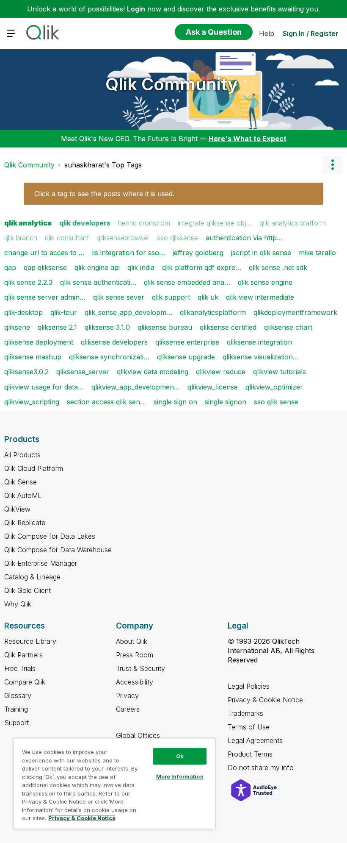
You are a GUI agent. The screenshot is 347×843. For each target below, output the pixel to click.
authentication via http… (244, 238)
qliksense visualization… (261, 357)
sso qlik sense (276, 402)
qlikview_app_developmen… (135, 387)
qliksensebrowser (122, 238)
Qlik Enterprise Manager (40, 563)
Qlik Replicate (24, 522)
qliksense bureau (165, 327)
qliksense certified (228, 327)
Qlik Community (171, 84)
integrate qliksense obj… (215, 223)
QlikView (17, 509)
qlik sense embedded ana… (187, 282)
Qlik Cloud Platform (33, 468)
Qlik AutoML (22, 495)
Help (266, 33)
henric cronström (144, 223)
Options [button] (332, 164)
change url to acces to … (44, 252)
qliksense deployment (38, 342)
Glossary (17, 695)
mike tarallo (317, 252)
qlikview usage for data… (44, 387)
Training (16, 709)
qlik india (140, 267)
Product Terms (250, 754)
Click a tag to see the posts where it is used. (104, 193)
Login (136, 9)
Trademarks (245, 713)
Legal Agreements (255, 740)
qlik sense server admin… (44, 297)
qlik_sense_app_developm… (128, 312)
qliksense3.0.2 (26, 371)
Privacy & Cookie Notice (265, 700)
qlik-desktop (23, 312)
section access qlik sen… (106, 402)
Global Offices (138, 735)
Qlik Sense (20, 482)
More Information (180, 776)
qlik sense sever (118, 297)
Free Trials (20, 668)
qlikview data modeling (152, 371)
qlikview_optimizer (274, 387)
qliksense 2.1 (57, 327)
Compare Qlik (24, 682)
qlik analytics (28, 223)
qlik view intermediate (260, 297)
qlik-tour (63, 312)
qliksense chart (288, 327)
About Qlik (131, 641)
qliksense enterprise (187, 342)
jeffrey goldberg (198, 252)
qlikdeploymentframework (295, 312)
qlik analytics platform (292, 223)
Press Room (134, 655)
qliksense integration (259, 342)
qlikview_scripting (31, 402)
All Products (22, 455)
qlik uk (208, 297)
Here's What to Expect (247, 138)
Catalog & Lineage (32, 577)
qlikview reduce (220, 371)
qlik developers (84, 223)
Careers (128, 709)
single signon (225, 402)
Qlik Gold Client (27, 590)
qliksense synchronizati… (109, 357)
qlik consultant (67, 238)
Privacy (127, 695)
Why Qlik (17, 604)
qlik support (171, 297)
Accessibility (134, 682)
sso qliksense (177, 238)
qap (10, 267)
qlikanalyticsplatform (213, 312)
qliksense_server (82, 371)
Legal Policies (249, 686)
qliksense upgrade (186, 357)
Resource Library (30, 641)
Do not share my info (262, 767)
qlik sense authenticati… (98, 282)
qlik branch (20, 238)
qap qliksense (45, 267)
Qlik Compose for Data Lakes (49, 536)
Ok (180, 756)
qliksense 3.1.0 (107, 327)
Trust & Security (140, 668)
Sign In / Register (311, 33)
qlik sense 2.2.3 (28, 282)
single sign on (175, 402)
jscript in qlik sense (261, 252)
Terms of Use (249, 727)
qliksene (17, 327)
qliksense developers (114, 342)
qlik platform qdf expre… (201, 267)
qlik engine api (97, 267)
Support (16, 722)
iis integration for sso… (128, 252)
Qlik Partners (23, 655)
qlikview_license (212, 387)
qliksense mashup (32, 357)
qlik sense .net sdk (278, 267)
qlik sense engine (265, 282)
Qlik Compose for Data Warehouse (58, 549)
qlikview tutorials (279, 371)
